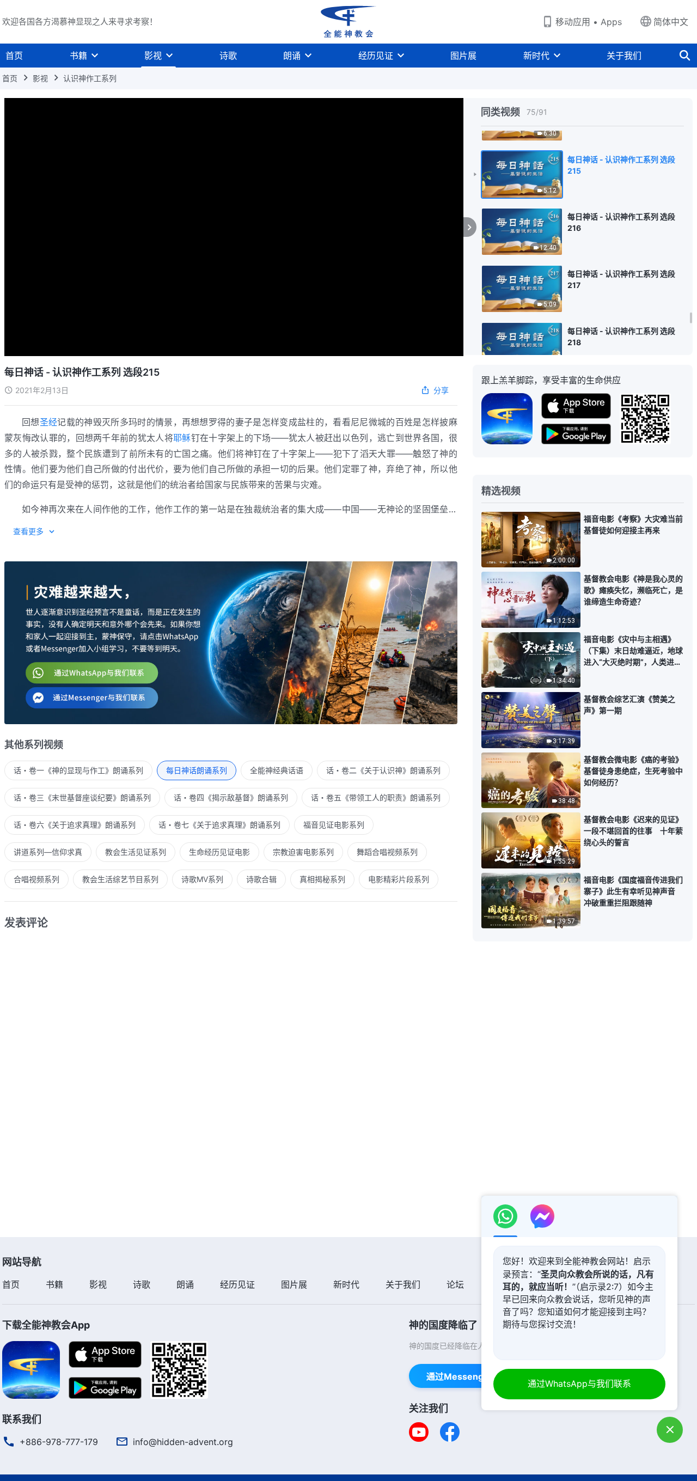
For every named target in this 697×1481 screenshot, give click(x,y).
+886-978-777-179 (59, 1441)
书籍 (78, 55)
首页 (14, 55)
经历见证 (375, 55)
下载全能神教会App (46, 1325)
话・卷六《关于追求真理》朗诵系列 (75, 824)
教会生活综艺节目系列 (120, 879)
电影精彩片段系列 (398, 879)
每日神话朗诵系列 (196, 770)
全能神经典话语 (276, 770)
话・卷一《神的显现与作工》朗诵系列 (78, 770)
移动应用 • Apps (588, 21)
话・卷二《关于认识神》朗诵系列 (383, 770)
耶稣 (182, 437)
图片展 (463, 55)
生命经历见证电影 (219, 851)
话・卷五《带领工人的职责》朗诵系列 (376, 797)
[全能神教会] (348, 22)
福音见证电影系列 (333, 824)
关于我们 (624, 55)
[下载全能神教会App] (31, 1368)
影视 (153, 55)
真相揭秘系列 (322, 879)
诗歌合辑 (261, 879)
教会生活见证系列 (135, 851)
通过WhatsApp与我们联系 (579, 1383)
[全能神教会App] (507, 417)
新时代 (536, 55)
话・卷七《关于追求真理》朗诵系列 (219, 824)
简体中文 (670, 21)
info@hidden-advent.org (183, 1441)
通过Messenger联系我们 (477, 1376)
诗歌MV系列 (202, 879)
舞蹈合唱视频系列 (387, 851)
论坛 (455, 1284)
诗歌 (228, 55)
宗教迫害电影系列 (303, 851)
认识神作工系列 (90, 78)
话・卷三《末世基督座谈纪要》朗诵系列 (82, 797)
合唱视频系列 (36, 879)
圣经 (49, 422)
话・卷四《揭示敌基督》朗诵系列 (231, 797)
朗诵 (292, 55)
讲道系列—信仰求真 (48, 851)
